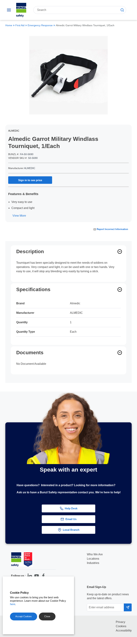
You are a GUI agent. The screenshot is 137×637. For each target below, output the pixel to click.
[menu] (8, 10)
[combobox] (79, 10)
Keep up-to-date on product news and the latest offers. (108, 596)
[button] (131, 505)
